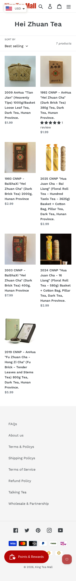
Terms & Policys (21, 447)
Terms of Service (21, 469)
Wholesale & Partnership (28, 504)
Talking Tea (17, 492)
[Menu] (68, 6)
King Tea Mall (44, 567)
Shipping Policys (21, 458)
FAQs (12, 424)
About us (15, 435)
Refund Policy (19, 481)
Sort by (10, 39)
